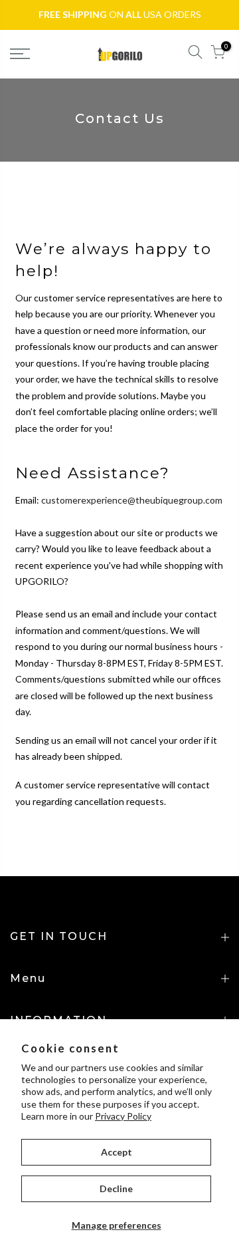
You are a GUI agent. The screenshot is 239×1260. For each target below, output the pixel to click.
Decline (116, 1188)
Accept (116, 1152)
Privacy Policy (123, 1116)
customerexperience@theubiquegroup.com (131, 500)
